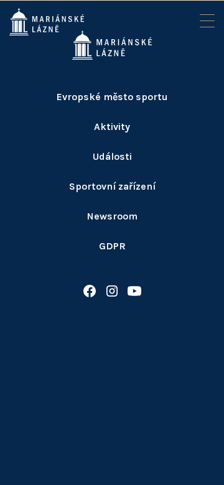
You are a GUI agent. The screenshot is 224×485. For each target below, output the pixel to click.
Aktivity (112, 126)
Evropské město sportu (112, 97)
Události (112, 156)
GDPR (112, 246)
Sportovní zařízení (112, 186)
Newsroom (112, 216)
